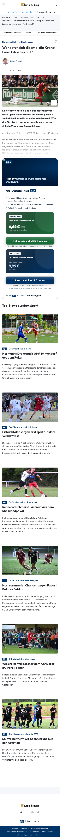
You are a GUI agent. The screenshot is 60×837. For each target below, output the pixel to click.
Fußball (24, 17)
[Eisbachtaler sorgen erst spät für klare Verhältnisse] (30, 406)
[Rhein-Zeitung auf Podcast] (38, 812)
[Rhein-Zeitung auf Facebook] (27, 812)
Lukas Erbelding (17, 61)
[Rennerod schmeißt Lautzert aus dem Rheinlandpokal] (30, 481)
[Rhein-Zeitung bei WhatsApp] (21, 812)
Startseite (6, 17)
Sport (15, 17)
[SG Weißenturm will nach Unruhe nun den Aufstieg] (30, 713)
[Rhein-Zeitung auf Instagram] (32, 812)
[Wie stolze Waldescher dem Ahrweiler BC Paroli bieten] (30, 638)
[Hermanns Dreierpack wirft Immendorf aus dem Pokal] (30, 328)
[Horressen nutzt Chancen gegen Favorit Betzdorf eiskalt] (30, 560)
